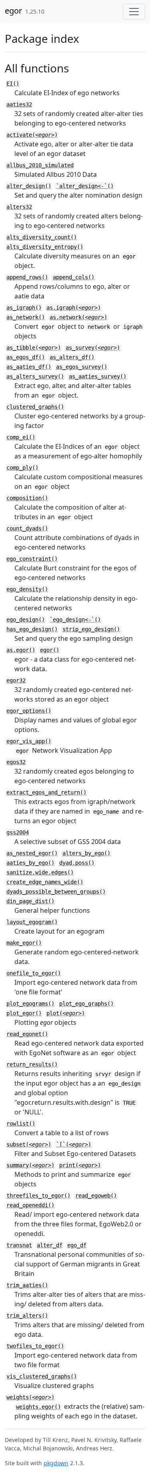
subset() (28, 1144)
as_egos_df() (25, 357)
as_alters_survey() (35, 376)
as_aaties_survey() (97, 376)
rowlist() (20, 1123)
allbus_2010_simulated (40, 165)
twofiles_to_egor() (35, 1346)
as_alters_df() (72, 357)
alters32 (19, 207)
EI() (12, 83)
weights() (30, 1397)
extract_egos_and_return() (46, 792)
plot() (65, 1013)
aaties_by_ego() (30, 863)
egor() (49, 650)
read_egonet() (27, 1034)
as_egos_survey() (81, 367)
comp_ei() (20, 437)
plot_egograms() (30, 1003)
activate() (32, 135)
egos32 (16, 762)
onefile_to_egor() (33, 973)
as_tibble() (33, 347)
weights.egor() (38, 1407)
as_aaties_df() (28, 367)
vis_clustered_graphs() (41, 1376)
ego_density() (27, 589)
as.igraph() (73, 307)
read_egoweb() (96, 1195)
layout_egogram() (32, 922)
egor (13, 10)
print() (80, 1165)
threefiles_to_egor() (38, 1195)
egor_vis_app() (28, 741)
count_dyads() (27, 528)
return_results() (32, 1064)
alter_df (49, 1245)
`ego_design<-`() (75, 619)
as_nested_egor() (32, 853)
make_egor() (24, 943)
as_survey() (93, 347)
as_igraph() (24, 307)
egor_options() (28, 711)
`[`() (73, 1144)
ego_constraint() (32, 559)
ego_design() (25, 619)
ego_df (76, 1245)
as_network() (25, 317)
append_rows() (27, 277)
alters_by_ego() (86, 853)
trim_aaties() (27, 1285)
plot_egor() (24, 1013)
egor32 (16, 680)
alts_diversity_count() (41, 237)
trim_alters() (27, 1315)
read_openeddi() (30, 1205)
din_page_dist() (30, 901)
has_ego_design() (32, 629)
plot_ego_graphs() (86, 1003)
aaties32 (19, 104)
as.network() (78, 317)
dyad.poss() (76, 863)
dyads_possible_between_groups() (56, 891)
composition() (27, 498)
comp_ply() (22, 467)
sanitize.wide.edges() (40, 872)
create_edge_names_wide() (44, 882)
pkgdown (56, 1463)
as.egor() (20, 650)
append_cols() (73, 277)
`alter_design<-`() (85, 186)
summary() (30, 1165)
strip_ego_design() (91, 629)
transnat (19, 1245)
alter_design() (28, 186)
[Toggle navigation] (134, 12)
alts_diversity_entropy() (44, 247)
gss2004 (17, 832)
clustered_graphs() (35, 407)
